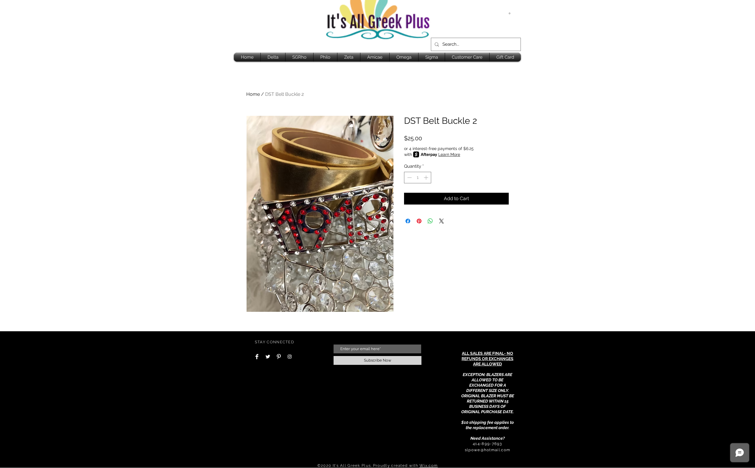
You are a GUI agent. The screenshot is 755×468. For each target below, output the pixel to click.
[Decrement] (409, 177)
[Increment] (427, 177)
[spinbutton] (418, 177)
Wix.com (428, 465)
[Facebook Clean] (257, 356)
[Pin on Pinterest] (419, 221)
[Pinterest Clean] (278, 356)
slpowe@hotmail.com (487, 450)
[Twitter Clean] (267, 356)
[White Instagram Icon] (289, 356)
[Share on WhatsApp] (430, 221)
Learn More (449, 154)
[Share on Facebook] (407, 221)
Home (253, 94)
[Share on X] (441, 221)
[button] (510, 11)
